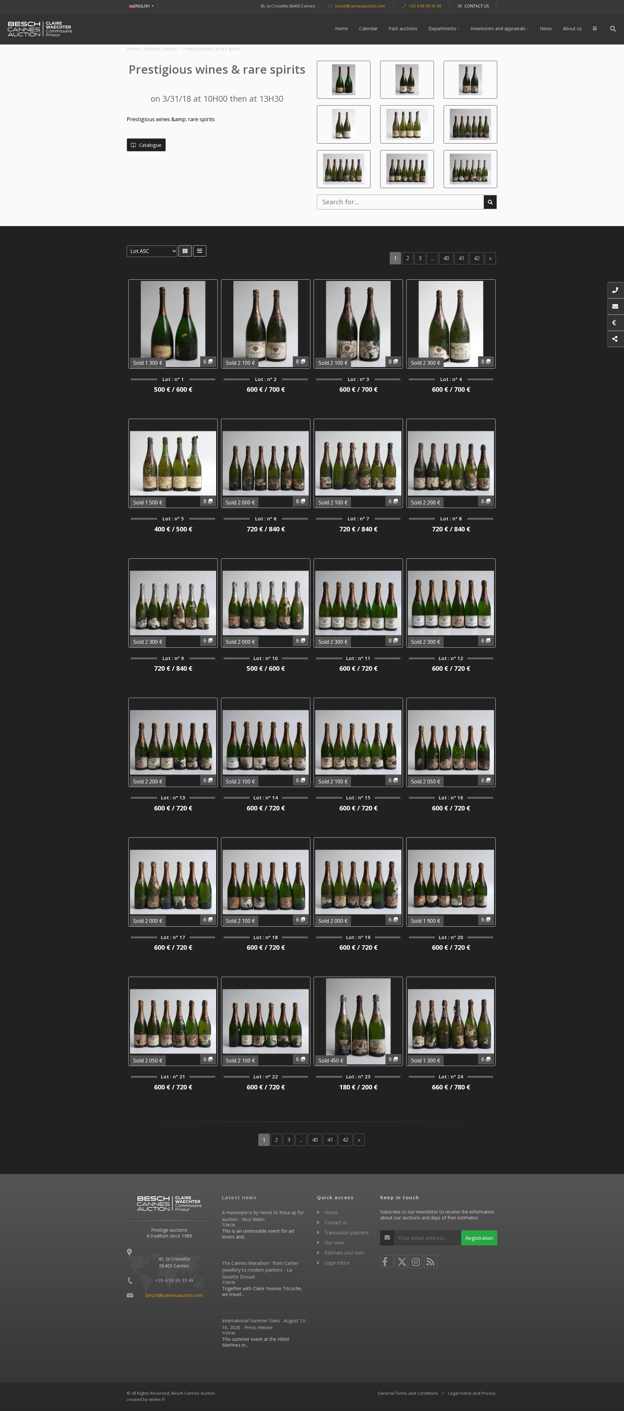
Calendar (368, 28)
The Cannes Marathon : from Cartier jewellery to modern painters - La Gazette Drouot (260, 1270)
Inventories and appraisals (498, 28)
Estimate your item (344, 1253)
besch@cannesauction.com (359, 6)
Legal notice (337, 1263)
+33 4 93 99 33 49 (424, 6)
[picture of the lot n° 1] (343, 80)
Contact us (476, 6)
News (546, 28)
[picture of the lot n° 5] (407, 124)
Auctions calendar (160, 49)
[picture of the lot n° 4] (343, 124)
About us (572, 28)
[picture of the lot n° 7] (343, 169)
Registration (479, 1238)
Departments (442, 28)
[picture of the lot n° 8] (407, 169)
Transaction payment (347, 1232)
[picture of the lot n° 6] (470, 124)
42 (477, 258)
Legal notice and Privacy (472, 1393)
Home (341, 28)
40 (446, 258)
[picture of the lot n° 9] (470, 169)
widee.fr (157, 1399)
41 (461, 258)
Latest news (239, 1197)
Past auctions (403, 28)
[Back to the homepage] (40, 28)
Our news (334, 1242)
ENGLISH (142, 6)
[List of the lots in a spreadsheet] (199, 251)
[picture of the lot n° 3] (470, 80)
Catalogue (150, 145)
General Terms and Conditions (408, 1393)
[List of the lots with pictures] (185, 251)
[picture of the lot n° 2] (407, 80)
